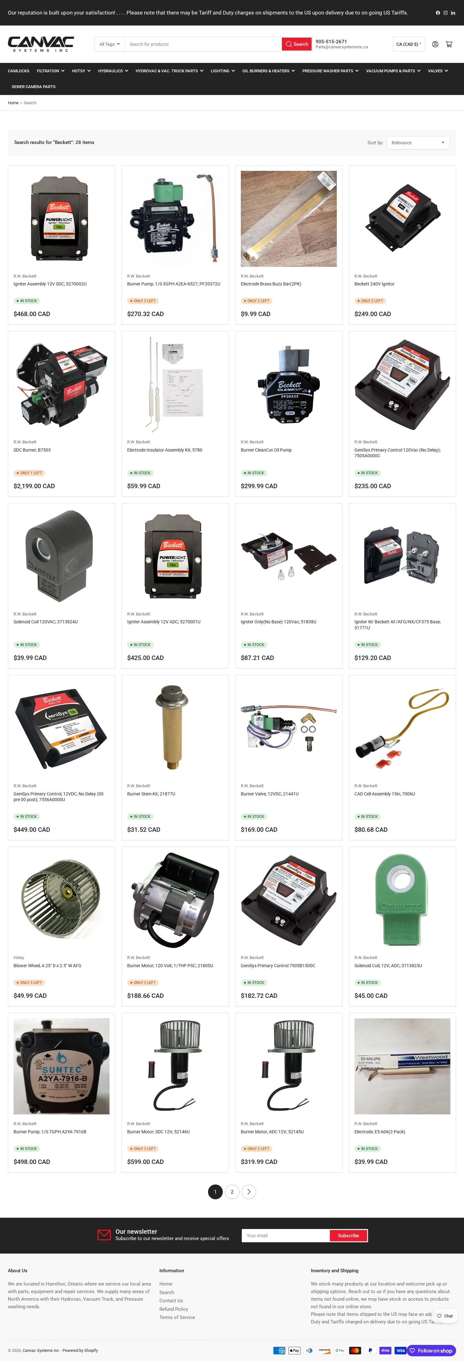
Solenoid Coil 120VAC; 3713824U (46, 621)
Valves (435, 71)
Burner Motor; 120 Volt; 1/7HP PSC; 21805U (170, 965)
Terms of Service (177, 1317)
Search (166, 1292)
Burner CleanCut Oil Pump (266, 450)
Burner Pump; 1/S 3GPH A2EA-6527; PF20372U (173, 283)
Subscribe (348, 1235)
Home (13, 102)
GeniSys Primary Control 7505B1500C (278, 965)
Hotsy (78, 71)
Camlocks (18, 71)
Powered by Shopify (80, 1350)
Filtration (48, 71)
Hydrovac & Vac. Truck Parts (167, 71)
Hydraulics (110, 71)
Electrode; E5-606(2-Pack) (379, 1131)
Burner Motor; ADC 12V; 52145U (272, 1131)
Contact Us (171, 1301)
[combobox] (218, 44)
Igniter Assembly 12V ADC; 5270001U (163, 621)
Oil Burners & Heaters (265, 71)
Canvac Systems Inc (41, 1350)
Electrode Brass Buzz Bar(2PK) (271, 283)
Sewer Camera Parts (34, 86)
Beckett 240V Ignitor (374, 283)
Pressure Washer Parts (327, 71)
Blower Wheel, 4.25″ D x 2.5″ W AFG (47, 965)
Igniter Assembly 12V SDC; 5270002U (50, 283)
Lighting (220, 71)
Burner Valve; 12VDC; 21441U (270, 793)
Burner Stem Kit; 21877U (151, 793)
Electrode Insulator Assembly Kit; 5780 (164, 450)
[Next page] (249, 1192)
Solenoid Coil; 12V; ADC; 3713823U (388, 965)
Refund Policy (173, 1309)
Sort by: (375, 143)
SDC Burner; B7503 (32, 450)
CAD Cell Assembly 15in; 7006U (384, 793)
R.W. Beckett (25, 276)
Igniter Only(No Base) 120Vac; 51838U (278, 621)
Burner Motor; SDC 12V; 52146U (158, 1131)
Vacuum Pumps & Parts (390, 71)
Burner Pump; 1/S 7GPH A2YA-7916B (50, 1131)
